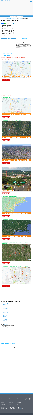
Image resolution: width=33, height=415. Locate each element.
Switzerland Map (11, 401)
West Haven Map (5, 317)
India (18, 407)
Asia (17, 404)
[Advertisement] (16, 9)
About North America (4, 404)
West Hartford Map (6, 313)
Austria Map (11, 402)
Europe (10, 404)
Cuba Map (2, 402)
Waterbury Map (5, 308)
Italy (10, 409)
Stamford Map (5, 307)
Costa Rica (5, 409)
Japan (22, 408)
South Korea (19, 409)
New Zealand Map (20, 398)
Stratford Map (5, 319)
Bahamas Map (3, 401)
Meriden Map (5, 315)
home (6, 18)
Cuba (2, 409)
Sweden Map (19, 401)
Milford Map (5, 320)
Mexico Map (3, 398)
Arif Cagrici (6, 324)
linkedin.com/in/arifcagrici (12, 327)
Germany (11, 408)
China (20, 407)
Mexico (6, 408)
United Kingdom (12, 407)
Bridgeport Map (5, 303)
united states (15, 18)
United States (3, 407)
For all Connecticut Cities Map (8, 343)
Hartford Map (5, 305)
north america (10, 18)
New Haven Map (5, 304)
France (14, 408)
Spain (12, 409)
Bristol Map (4, 316)
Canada (2, 408)
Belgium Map (11, 398)
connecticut (20, 18)
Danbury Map (5, 311)
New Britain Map (5, 312)
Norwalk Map (5, 309)
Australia (19, 408)
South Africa (19, 402)
